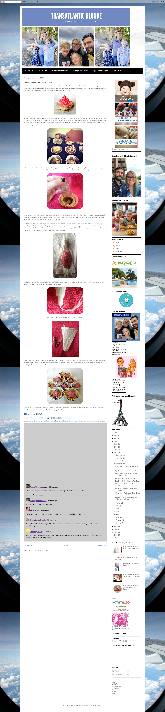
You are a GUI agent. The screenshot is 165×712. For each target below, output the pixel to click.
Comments (118, 674)
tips (104, 421)
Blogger (99, 705)
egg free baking (55, 421)
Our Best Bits (89, 224)
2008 (116, 535)
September (119, 463)
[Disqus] (65, 453)
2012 (116, 452)
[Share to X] (56, 418)
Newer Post (29, 546)
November (119, 458)
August (118, 503)
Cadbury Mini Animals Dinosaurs (125, 478)
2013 (116, 450)
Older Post (102, 546)
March (118, 517)
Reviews (117, 71)
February (119, 520)
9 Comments (68, 418)
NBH (117, 248)
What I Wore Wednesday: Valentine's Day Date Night (131, 575)
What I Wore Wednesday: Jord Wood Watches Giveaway (131, 587)
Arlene (118, 242)
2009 (116, 532)
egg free (46, 421)
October (118, 461)
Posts (116, 671)
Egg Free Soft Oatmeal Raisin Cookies (128, 471)
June (117, 509)
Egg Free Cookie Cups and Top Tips (127, 481)
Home (65, 546)
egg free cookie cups (67, 421)
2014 (116, 447)
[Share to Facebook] (58, 418)
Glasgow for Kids (80, 71)
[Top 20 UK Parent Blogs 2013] (126, 125)
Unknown (119, 251)
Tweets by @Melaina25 (119, 641)
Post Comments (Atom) (40, 550)
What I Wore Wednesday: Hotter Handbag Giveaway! (131, 547)
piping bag (78, 421)
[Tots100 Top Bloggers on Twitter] (126, 147)
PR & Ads (43, 71)
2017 (116, 438)
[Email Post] (48, 418)
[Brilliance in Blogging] (122, 149)
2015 (116, 444)
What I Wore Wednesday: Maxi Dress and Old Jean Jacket (127, 494)
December (119, 455)
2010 (116, 529)
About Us (29, 71)
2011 (116, 526)
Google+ (114, 682)
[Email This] (52, 418)
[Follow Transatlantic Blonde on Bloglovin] (120, 425)
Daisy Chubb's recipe (33, 219)
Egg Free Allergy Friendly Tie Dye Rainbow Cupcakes (126, 498)
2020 (116, 433)
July (117, 506)
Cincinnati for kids (60, 71)
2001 (116, 538)
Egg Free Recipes (100, 71)
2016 (116, 441)
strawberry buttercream (94, 421)
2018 (116, 435)
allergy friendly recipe (36, 421)
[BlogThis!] (54, 418)
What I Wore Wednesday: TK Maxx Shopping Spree (126, 474)
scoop (84, 421)
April (117, 514)
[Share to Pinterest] (60, 418)
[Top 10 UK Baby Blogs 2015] (126, 102)
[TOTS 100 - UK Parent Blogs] (121, 612)
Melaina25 (119, 245)
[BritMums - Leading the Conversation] (121, 628)
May (117, 511)
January (118, 523)
